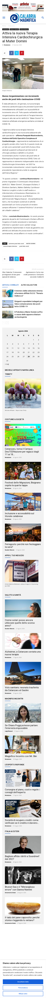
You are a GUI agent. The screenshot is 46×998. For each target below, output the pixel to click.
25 (13, 356)
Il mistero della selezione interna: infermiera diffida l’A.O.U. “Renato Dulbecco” (29, 293)
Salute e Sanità (14, 29)
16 (38, 348)
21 (29, 352)
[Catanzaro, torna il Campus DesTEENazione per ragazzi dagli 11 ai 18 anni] (23, 435)
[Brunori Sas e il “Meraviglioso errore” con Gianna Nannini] (23, 875)
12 (18, 348)
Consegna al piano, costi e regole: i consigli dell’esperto (22, 791)
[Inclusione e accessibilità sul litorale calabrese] (23, 502)
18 (13, 352)
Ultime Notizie (24, 29)
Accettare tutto (23, 982)
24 (7, 356)
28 (29, 356)
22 (33, 352)
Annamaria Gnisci (10, 892)
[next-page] (7, 322)
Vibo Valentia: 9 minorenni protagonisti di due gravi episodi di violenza (11, 274)
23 (38, 352)
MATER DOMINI (30, 243)
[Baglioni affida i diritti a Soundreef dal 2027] (23, 845)
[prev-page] (3, 322)
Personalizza (23, 988)
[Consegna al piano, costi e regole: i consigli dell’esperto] (23, 778)
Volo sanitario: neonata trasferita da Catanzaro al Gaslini (22, 689)
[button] (3, 18)
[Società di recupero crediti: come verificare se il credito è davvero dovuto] (23, 808)
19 (18, 352)
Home (4, 26)
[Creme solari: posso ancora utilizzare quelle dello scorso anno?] (23, 608)
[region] (23, 979)
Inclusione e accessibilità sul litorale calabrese (19, 515)
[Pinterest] (22, 53)
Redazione (7, 45)
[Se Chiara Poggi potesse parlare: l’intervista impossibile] (23, 713)
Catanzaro (11, 26)
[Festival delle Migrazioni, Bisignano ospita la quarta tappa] (23, 471)
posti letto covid (24, 246)
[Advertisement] (23, 947)
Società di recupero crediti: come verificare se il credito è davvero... (22, 821)
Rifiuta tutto (23, 994)
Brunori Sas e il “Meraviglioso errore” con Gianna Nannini (20, 888)
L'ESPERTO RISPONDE (14, 764)
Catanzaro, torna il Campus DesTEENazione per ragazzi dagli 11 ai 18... (22, 452)
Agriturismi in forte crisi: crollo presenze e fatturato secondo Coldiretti (34, 274)
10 (7, 348)
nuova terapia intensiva (10, 246)
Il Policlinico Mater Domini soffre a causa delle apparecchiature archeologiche (29, 314)
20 (24, 352)
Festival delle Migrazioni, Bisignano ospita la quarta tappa (23, 484)
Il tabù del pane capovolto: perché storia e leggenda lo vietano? (22, 919)
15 (33, 348)
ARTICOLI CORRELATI (10, 285)
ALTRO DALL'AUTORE (29, 285)
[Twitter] (16, 53)
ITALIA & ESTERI (12, 831)
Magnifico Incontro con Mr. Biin (21, 756)
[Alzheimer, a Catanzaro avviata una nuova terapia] (23, 641)
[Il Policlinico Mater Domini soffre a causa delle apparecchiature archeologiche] (7, 314)
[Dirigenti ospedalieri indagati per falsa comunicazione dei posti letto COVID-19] (7, 304)
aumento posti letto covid (16, 243)
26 (18, 356)
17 (7, 352)
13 (24, 348)
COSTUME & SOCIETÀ (14, 419)
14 (29, 348)
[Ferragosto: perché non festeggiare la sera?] (23, 532)
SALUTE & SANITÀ (13, 595)
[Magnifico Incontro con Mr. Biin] (23, 744)
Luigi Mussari (9, 731)
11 (13, 348)
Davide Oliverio (9, 550)
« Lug (7, 364)
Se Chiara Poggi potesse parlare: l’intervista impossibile (21, 726)
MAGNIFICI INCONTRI (14, 699)
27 (24, 356)
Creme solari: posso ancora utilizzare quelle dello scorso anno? (20, 623)
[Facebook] (11, 53)
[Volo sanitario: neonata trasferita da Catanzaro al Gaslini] (23, 673)
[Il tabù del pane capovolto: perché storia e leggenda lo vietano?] (23, 906)
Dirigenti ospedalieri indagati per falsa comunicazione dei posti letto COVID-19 (29, 304)
